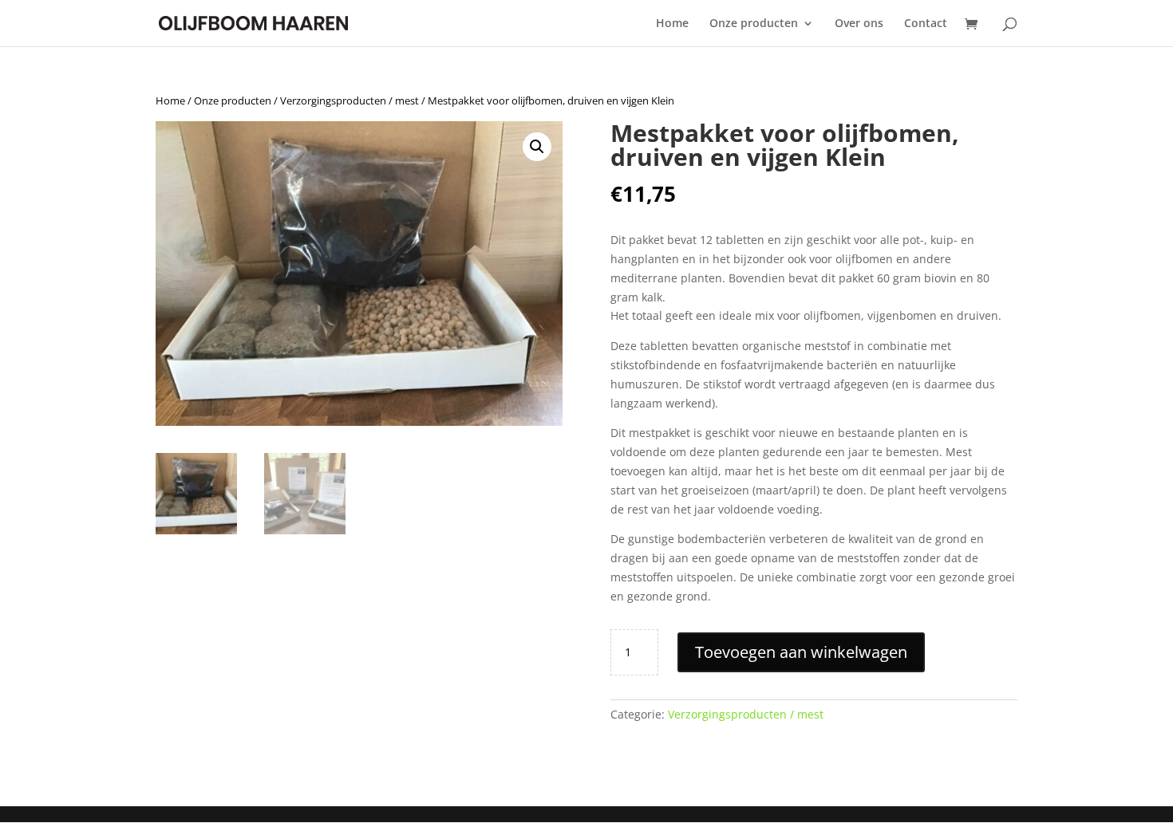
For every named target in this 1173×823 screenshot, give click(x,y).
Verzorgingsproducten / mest (349, 100)
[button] (537, 146)
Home (672, 24)
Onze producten (753, 24)
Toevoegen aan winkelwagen (801, 652)
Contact (925, 24)
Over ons (859, 24)
